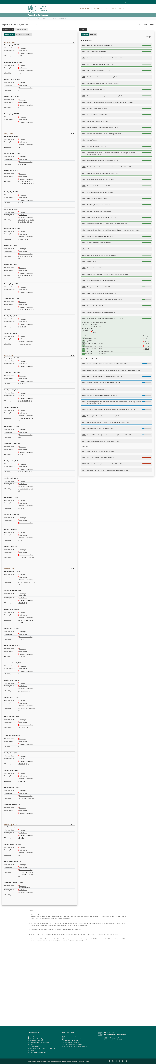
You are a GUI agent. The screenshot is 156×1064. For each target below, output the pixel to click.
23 (20, 540)
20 (18, 164)
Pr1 (25, 222)
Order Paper (23, 51)
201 (27, 557)
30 (20, 222)
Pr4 (21, 437)
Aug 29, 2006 (89, 341)
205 (33, 557)
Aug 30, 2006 (89, 346)
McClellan (94, 324)
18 (18, 582)
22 (18, 674)
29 (29, 181)
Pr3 (31, 222)
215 (19, 147)
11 (20, 220)
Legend (150, 37)
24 (30, 220)
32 (33, 181)
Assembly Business (38, 18)
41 (27, 239)
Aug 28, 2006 (89, 338)
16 (26, 220)
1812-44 (147, 346)
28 (27, 181)
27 (18, 222)
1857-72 (147, 349)
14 (20, 181)
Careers (118, 2)
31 (31, 181)
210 (19, 729)
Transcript (22, 48)
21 (28, 220)
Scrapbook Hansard (76, 941)
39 (22, 239)
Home (29, 18)
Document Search (147, 24)
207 (19, 420)
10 (18, 181)
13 (18, 540)
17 (22, 603)
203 (32, 489)
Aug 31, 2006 (89, 348)
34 (20, 183)
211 (19, 584)
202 (21, 781)
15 (24, 220)
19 (18, 746)
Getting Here (125, 2)
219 (21, 56)
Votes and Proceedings (26, 53)
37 (27, 183)
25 (25, 181)
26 (33, 220)
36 (25, 183)
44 (18, 56)
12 (22, 220)
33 (18, 183)
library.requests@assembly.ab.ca (63, 925)
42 (22, 164)
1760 (146, 338)
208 (30, 344)
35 (22, 183)
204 (19, 710)
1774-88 (147, 341)
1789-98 (147, 344)
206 (32, 418)
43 (25, 164)
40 (20, 164)
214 (21, 73)
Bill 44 (94, 332)
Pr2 (28, 222)
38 (29, 183)
